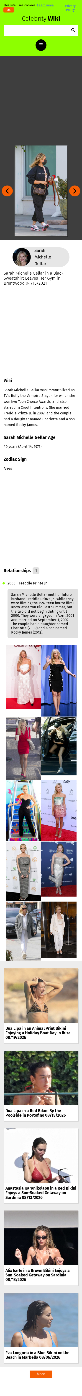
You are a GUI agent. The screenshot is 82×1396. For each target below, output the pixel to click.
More (41, 1374)
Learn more (45, 5)
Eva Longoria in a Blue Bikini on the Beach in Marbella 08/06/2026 (37, 1355)
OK (9, 10)
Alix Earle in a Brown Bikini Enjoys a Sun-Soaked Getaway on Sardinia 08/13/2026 (37, 1275)
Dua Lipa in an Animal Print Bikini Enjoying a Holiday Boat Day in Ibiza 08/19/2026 (38, 1033)
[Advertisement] (41, 101)
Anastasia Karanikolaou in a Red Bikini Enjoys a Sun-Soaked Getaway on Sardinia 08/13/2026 (40, 1193)
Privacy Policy (70, 8)
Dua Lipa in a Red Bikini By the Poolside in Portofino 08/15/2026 (35, 1113)
